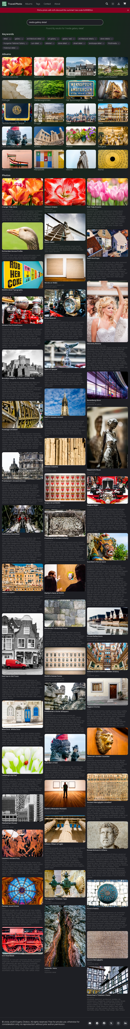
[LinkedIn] (125, 1023)
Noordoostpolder (7, 209)
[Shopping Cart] (124, 4)
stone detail (63, 43)
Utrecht (4, 778)
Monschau (91, 997)
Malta (89, 709)
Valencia (90, 759)
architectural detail (35, 39)
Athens (47, 469)
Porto (88, 911)
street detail (79, 43)
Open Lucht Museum (52, 245)
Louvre (89, 805)
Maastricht (91, 472)
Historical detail (11, 48)
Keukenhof (49, 209)
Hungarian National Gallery (15, 43)
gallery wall (69, 39)
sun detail (36, 43)
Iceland (47, 970)
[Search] (107, 4)
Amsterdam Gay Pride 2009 (96, 346)
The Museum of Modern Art (54, 285)
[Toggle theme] (113, 4)
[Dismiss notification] (128, 10)
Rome (89, 674)
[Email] (89, 1023)
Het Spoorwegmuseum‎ (53, 320)
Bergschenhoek (92, 638)
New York (5, 381)
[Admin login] (119, 4)
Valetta (4, 595)
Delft (88, 261)
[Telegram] (97, 1023)
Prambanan (6, 483)
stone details (106, 39)
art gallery (53, 39)
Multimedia (113, 43)
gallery (19, 39)
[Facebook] (104, 1023)
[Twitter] (111, 1023)
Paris (3, 908)
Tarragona (48, 901)
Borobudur (48, 631)
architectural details (87, 39)
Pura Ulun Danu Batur (95, 564)
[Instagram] (118, 1023)
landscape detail (96, 43)
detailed (49, 43)
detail (7, 39)
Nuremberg (91, 402)
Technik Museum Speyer (11, 328)
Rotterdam (5, 253)
